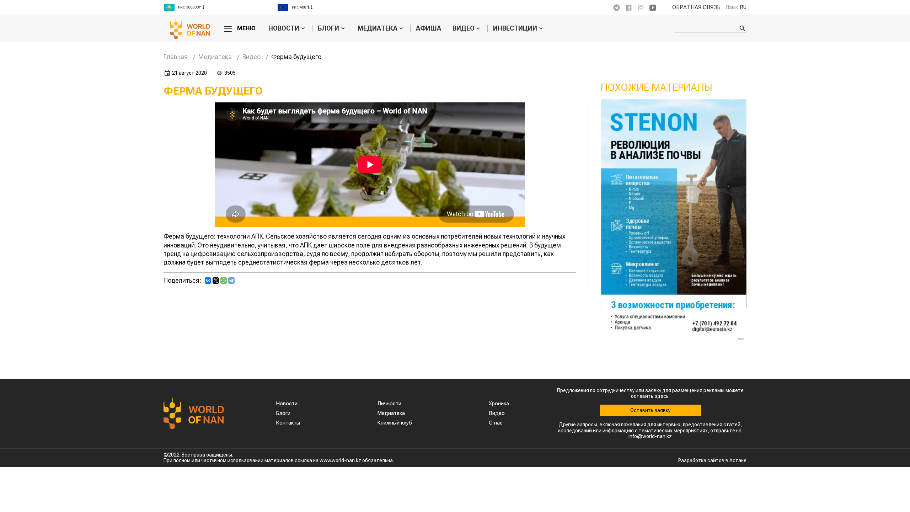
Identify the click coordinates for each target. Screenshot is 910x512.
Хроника (499, 403)
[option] (220, 7)
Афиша (428, 28)
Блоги (328, 28)
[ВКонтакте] (208, 280)
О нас (496, 423)
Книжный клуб (394, 423)
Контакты (288, 423)
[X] (216, 280)
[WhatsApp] (223, 280)
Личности (389, 403)
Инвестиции (515, 28)
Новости (283, 28)
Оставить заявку (650, 410)
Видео (464, 28)
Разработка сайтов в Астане (712, 460)
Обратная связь (696, 7)
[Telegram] (231, 280)
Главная (176, 56)
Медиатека (377, 28)
